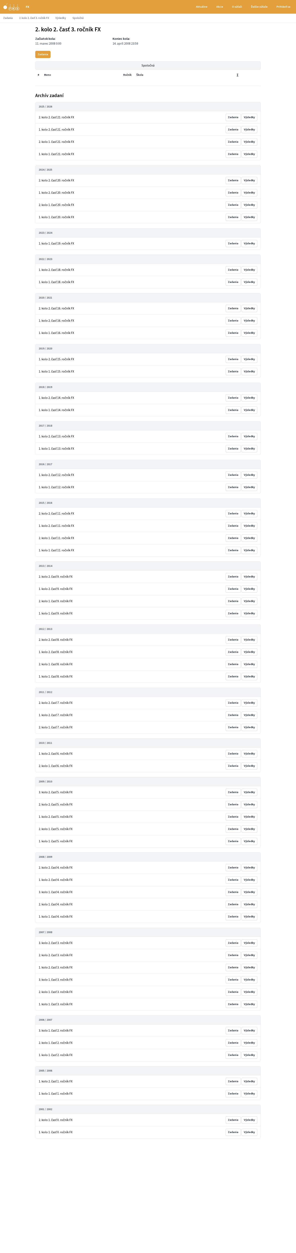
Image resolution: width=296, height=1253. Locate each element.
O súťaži (237, 7)
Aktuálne (201, 7)
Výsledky (60, 18)
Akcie (219, 7)
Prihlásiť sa (283, 7)
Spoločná (148, 65)
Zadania (8, 18)
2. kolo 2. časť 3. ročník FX (34, 18)
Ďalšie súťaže (259, 7)
